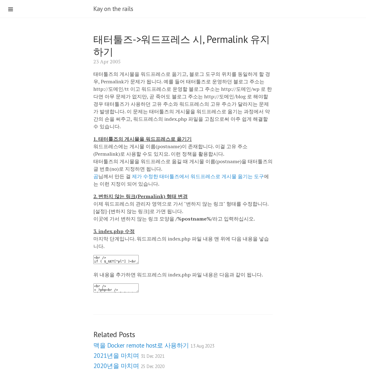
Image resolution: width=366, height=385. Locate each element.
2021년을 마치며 (128, 356)
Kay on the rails (113, 9)
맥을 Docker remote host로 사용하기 (153, 345)
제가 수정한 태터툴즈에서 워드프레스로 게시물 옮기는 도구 (198, 176)
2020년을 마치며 (128, 366)
